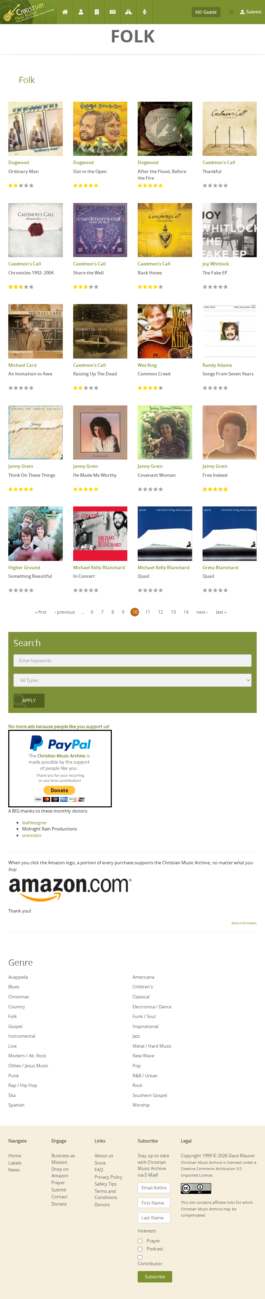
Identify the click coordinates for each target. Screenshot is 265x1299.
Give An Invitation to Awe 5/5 (31, 388)
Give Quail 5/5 (161, 590)
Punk (13, 1076)
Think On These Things (31, 475)
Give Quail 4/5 (155, 590)
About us (104, 1155)
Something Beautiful (30, 576)
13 (173, 612)
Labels (97, 12)
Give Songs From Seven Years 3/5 (215, 388)
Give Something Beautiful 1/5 (10, 590)
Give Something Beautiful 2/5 (16, 590)
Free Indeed (215, 475)
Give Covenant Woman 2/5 (145, 489)
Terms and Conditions (106, 1194)
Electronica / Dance (151, 1007)
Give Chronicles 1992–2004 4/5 (26, 287)
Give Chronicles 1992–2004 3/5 (21, 287)
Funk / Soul (144, 1016)
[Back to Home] (28, 12)
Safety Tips (106, 1184)
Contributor (150, 1263)
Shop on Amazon (60, 1172)
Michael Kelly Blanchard (99, 567)
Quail (143, 576)
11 (147, 612)
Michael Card (22, 365)
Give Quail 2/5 (145, 590)
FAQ (99, 1170)
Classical (140, 997)
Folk (27, 79)
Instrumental (21, 1036)
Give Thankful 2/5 (210, 186)
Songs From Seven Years (228, 374)
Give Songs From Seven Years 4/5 (220, 388)
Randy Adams (217, 365)
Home (65, 12)
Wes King (147, 365)
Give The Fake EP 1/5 (205, 287)
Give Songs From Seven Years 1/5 (205, 388)
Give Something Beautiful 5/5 (31, 590)
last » (221, 612)
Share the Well (88, 273)
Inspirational (145, 1026)
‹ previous (65, 612)
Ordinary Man (23, 171)
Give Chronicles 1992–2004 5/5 (31, 287)
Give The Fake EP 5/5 (225, 287)
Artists (81, 12)
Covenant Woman (157, 475)
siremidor (32, 835)
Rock (137, 1085)
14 (186, 612)
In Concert (84, 576)
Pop (136, 1066)
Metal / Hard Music (151, 1046)
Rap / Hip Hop (22, 1085)
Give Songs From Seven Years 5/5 (225, 388)
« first (41, 612)
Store (100, 1163)
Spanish (16, 1105)
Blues (13, 987)
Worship (141, 1105)
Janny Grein (20, 466)
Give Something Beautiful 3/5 (21, 590)
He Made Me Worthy (95, 475)
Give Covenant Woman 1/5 (140, 489)
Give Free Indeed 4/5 (220, 489)
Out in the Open (90, 171)
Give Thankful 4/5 (220, 186)
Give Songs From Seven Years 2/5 (210, 388)
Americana (143, 977)
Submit (254, 12)
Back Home (150, 273)
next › (202, 612)
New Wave (143, 1056)
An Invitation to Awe (30, 374)
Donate (59, 1204)
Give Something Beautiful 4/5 (26, 590)
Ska (12, 1095)
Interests (147, 1231)
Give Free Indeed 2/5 (210, 489)
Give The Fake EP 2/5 (210, 287)
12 (160, 612)
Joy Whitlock (216, 264)
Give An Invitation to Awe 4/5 (26, 388)
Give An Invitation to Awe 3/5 (21, 388)
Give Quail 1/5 (140, 590)
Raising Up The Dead (95, 374)
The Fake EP (215, 273)
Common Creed (154, 374)
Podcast (144, 12)
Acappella (18, 977)
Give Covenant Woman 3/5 (150, 489)
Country (16, 1007)
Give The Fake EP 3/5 (215, 287)
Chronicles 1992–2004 (30, 273)
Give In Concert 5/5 (96, 590)
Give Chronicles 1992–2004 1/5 (10, 287)
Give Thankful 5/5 (225, 186)
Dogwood (18, 162)
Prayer (128, 12)
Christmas (18, 997)
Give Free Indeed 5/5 (225, 489)
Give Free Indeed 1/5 (205, 489)
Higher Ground (24, 567)
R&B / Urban (145, 1076)
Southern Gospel (149, 1095)
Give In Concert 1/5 (75, 590)
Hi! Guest (206, 12)
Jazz (136, 1036)
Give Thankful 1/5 (205, 186)
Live (12, 1046)
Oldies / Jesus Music (28, 1066)
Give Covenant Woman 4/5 (155, 489)
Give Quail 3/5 (150, 590)
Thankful (212, 171)
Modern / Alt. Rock (27, 1056)
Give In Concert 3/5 (86, 590)
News (112, 12)
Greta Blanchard (220, 567)
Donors (102, 1204)
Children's (142, 987)
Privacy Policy (108, 1177)
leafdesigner (34, 822)
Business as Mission (63, 1158)
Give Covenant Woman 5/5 (161, 489)
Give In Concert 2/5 (81, 590)
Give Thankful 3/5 (215, 186)
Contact (59, 1197)
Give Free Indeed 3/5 (215, 489)
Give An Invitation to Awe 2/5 (16, 388)
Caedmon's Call (219, 162)
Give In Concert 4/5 (91, 590)
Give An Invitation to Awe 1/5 (10, 388)
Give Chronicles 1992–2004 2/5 (16, 287)
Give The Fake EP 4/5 (220, 287)
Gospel (15, 1026)
